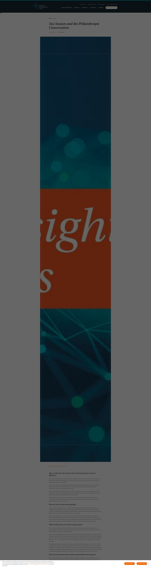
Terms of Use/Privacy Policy (43, 564)
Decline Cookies (142, 563)
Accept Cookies (129, 563)
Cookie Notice (31, 564)
